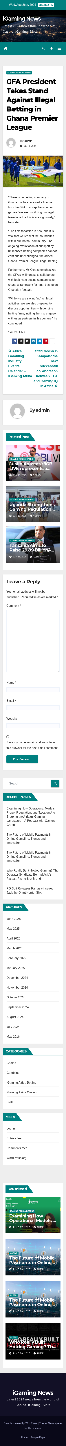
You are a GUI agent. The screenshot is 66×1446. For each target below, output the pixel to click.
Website (11, 718)
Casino (11, 1062)
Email (11, 700)
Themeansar (34, 1428)
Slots (10, 1102)
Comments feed (17, 1148)
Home (24, 1437)
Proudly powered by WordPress (21, 1423)
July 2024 (13, 1026)
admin (28, 141)
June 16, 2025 (22, 1269)
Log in (11, 1128)
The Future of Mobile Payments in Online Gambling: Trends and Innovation (29, 838)
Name (11, 682)
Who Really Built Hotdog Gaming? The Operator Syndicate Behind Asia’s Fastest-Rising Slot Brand (32, 874)
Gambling (13, 1072)
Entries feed (15, 1138)
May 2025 (13, 928)
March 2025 (14, 948)
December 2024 (17, 977)
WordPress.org (17, 1158)
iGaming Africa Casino (19, 73)
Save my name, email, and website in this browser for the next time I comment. (32, 745)
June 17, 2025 (22, 1227)
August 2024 (15, 1017)
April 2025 (13, 938)
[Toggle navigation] (59, 48)
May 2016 (13, 1036)
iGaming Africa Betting (21, 1082)
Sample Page (37, 1437)
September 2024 (18, 1007)
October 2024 (16, 997)
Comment (13, 605)
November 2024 (17, 987)
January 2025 (16, 967)
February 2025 (16, 958)
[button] (43, 48)
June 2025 (14, 918)
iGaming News (22, 18)
